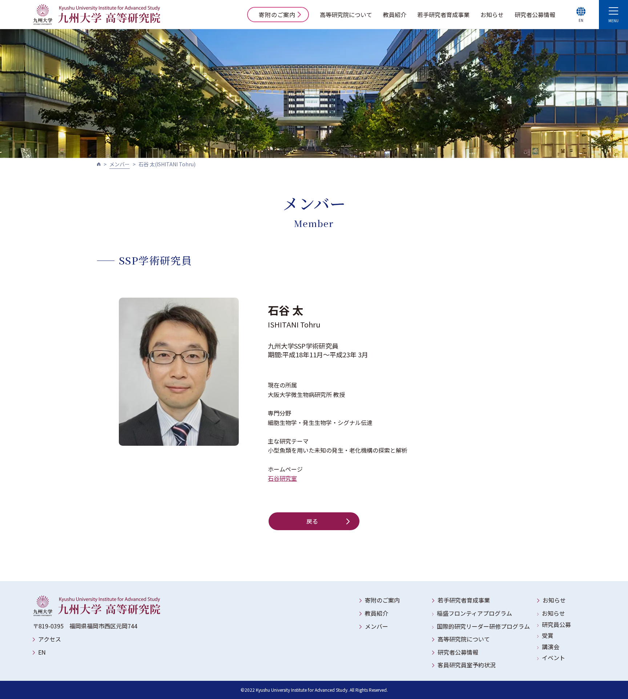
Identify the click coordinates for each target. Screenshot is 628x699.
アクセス (49, 639)
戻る (312, 521)
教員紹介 (394, 14)
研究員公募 (556, 624)
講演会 (550, 646)
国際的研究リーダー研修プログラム (483, 626)
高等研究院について (346, 14)
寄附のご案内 (277, 14)
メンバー (119, 164)
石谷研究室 (282, 478)
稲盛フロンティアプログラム (474, 613)
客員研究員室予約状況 (467, 664)
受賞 (547, 635)
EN (42, 652)
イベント (553, 657)
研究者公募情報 (535, 14)
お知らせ (492, 14)
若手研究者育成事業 (443, 14)
